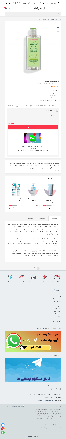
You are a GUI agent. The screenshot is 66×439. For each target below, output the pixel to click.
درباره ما (59, 316)
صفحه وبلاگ (58, 309)
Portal (28, 436)
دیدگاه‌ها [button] (30, 218)
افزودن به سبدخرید (32, 127)
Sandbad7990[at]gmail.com (45, 400)
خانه (60, 294)
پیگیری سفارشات (56, 321)
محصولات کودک (57, 314)
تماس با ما (58, 319)
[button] (7, 8)
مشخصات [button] (42, 218)
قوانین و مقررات (57, 311)
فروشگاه (59, 296)
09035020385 (48, 397)
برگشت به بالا (31, 268)
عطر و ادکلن (58, 306)
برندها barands (57, 299)
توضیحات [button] (54, 218)
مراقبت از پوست (57, 301)
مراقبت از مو (58, 304)
